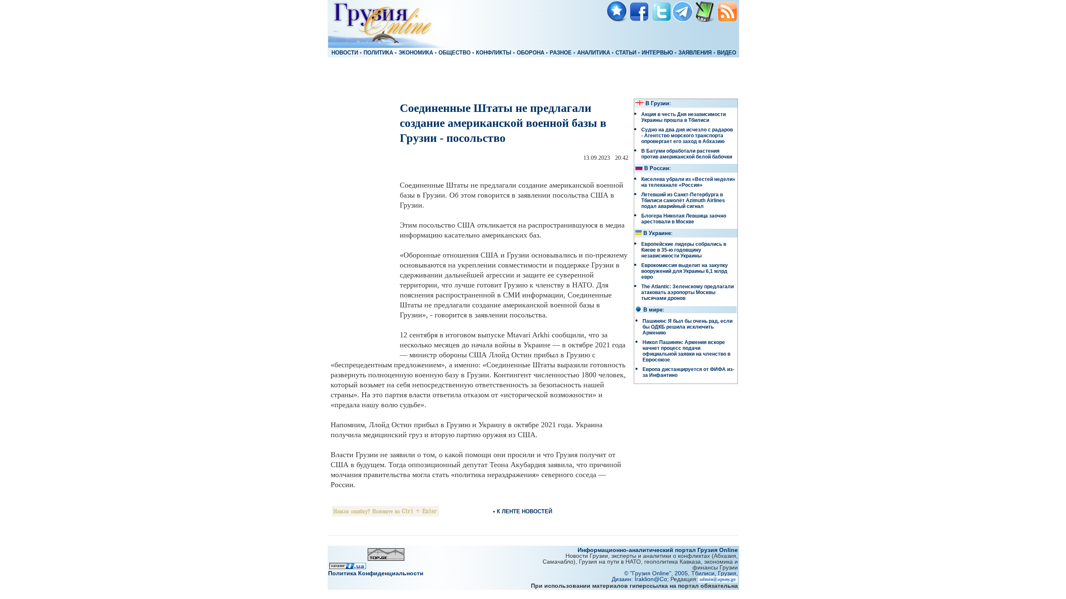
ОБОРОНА (530, 53)
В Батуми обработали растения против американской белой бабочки (686, 154)
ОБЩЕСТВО (454, 53)
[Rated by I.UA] (347, 566)
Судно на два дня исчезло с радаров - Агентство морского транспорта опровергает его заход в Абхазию (687, 135)
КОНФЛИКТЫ (493, 53)
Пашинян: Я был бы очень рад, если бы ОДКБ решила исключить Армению (687, 327)
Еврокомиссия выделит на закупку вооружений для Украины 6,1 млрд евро (684, 271)
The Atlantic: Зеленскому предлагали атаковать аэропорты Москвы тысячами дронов (687, 292)
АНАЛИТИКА (593, 53)
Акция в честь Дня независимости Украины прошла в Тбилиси (683, 117)
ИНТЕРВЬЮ (657, 53)
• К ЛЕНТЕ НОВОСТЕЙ (522, 511)
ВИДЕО (726, 53)
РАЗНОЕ (561, 53)
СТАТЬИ (625, 53)
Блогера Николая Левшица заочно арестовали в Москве (683, 219)
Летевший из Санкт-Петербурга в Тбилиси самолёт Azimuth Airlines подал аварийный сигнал (683, 200)
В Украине (657, 233)
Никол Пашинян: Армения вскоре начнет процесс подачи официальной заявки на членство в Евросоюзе (686, 351)
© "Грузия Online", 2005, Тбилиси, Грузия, (681, 573)
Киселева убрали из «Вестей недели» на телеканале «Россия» (688, 182)
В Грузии (657, 103)
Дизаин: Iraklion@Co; (641, 579)
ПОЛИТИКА (378, 53)
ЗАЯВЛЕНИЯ (695, 53)
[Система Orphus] (385, 514)
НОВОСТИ (344, 53)
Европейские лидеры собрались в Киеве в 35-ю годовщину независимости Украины (683, 250)
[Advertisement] (533, 77)
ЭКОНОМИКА (416, 53)
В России (656, 168)
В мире (653, 310)
